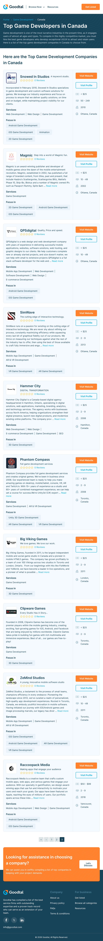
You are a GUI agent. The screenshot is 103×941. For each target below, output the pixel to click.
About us (54, 897)
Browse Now (35, 7)
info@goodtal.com (12, 927)
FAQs (52, 908)
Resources (52, 7)
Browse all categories (86, 903)
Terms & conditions (60, 913)
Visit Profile (86, 85)
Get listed (90, 7)
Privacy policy (57, 903)
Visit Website (86, 75)
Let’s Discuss (88, 864)
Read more (51, 185)
